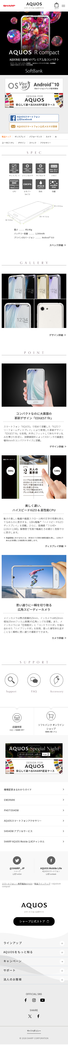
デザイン (21, 142)
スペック (32, 142)
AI (56, 136)
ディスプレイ (20, 136)
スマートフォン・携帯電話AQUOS (17, 883)
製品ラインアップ (42, 883)
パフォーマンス (35, 136)
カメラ (48, 136)
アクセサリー (45, 142)
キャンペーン (12, 961)
